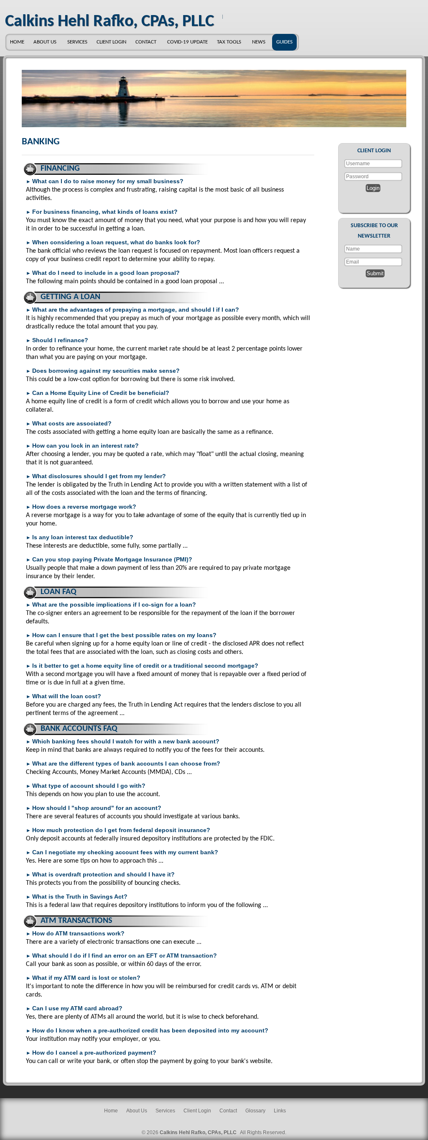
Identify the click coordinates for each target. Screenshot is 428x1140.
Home (17, 42)
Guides (284, 42)
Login (373, 188)
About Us (44, 42)
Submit (375, 273)
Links (280, 1111)
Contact (145, 42)
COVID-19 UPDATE (187, 42)
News (258, 42)
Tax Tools (229, 42)
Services (77, 42)
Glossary (255, 1111)
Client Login (111, 42)
